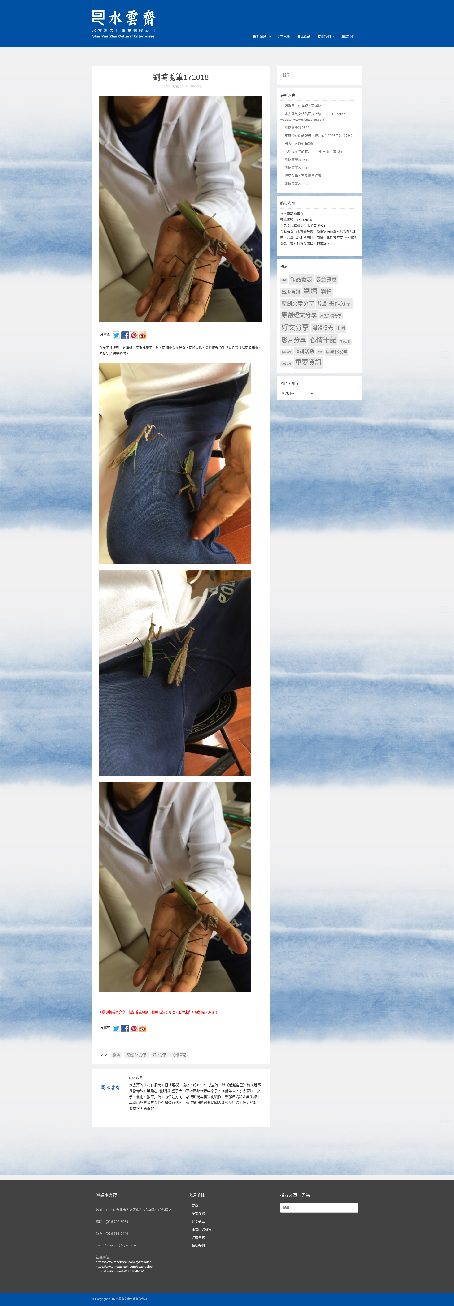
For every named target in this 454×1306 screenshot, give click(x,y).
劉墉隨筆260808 (297, 184)
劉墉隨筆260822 (297, 127)
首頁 (195, 1205)
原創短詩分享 (330, 316)
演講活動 (303, 37)
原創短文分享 (136, 1055)
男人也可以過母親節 (299, 144)
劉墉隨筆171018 (181, 77)
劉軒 (326, 292)
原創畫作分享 (334, 303)
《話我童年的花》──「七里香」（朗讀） (314, 152)
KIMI (284, 280)
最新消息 (259, 37)
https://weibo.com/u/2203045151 (120, 1271)
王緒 (320, 352)
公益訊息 (326, 280)
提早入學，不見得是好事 (303, 176)
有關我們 (324, 37)
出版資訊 (290, 292)
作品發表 (301, 279)
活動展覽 (286, 352)
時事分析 (345, 341)
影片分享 (293, 340)
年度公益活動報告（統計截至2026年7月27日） (319, 135)
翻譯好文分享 (336, 352)
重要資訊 (308, 362)
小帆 (340, 328)
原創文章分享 (297, 304)
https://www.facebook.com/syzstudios (123, 1262)
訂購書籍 (198, 1238)
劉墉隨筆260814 (297, 160)
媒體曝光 (322, 328)
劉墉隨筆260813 (297, 168)
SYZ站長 (135, 1078)
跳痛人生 (286, 363)
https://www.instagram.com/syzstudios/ (124, 1266)
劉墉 (116, 1055)
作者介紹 (198, 1214)
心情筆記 (179, 1055)
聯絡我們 (348, 37)
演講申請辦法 (201, 1230)
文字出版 (283, 37)
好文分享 (159, 1055)
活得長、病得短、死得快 (303, 106)
